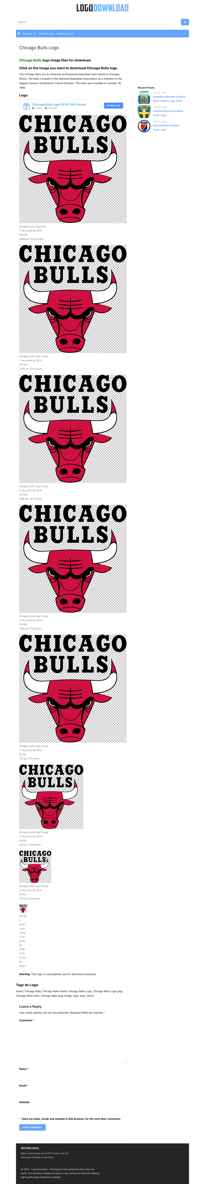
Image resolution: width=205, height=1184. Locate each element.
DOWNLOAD (113, 105)
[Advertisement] (156, 62)
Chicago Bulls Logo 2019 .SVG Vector (59, 104)
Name (24, 1068)
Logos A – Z (29, 33)
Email (23, 1085)
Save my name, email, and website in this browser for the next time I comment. (71, 1118)
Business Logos (65, 33)
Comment (26, 1020)
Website (24, 1102)
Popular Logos (46, 33)
